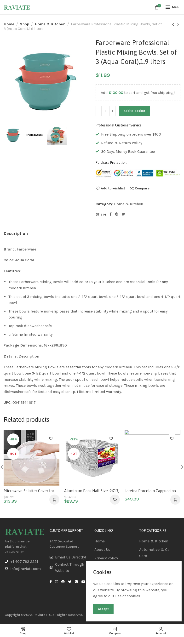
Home (9, 24)
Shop (24, 24)
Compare (142, 188)
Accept (103, 609)
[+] (112, 111)
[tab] (15, 234)
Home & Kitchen (50, 24)
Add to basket (134, 111)
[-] (99, 111)
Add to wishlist (113, 188)
